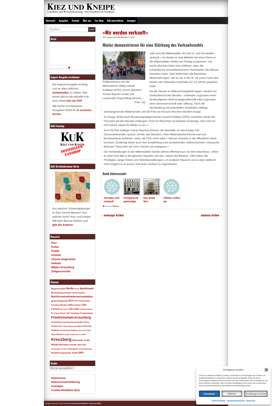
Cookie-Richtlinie (218, 401)
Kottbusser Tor (75, 334)
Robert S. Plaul (128, 37)
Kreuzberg (61, 339)
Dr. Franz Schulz (58, 313)
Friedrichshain (86, 313)
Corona (55, 309)
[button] (266, 369)
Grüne (87, 322)
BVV (71, 300)
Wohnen (115, 206)
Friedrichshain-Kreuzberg (71, 317)
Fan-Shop (99, 20)
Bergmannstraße (58, 289)
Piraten (64, 349)
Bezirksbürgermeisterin (61, 293)
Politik (55, 250)
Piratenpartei (72, 349)
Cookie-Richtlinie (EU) (65, 390)
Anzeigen (131, 20)
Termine (75, 20)
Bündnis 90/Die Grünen (70, 305)
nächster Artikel (211, 215)
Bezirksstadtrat (78, 293)
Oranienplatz (56, 349)
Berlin (70, 288)
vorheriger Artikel (112, 215)
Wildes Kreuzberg (62, 267)
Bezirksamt (87, 288)
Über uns (87, 20)
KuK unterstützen (115, 20)
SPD (81, 352)
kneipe (66, 334)
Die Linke (74, 309)
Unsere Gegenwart (63, 259)
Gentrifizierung (58, 322)
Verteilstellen (60, 92)
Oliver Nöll (81, 345)
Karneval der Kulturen (69, 330)
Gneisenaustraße (74, 322)
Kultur (55, 246)
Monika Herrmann (60, 344)
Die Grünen (64, 309)
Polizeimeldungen (85, 349)
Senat (75, 352)
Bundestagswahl (61, 301)
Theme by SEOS (95, 403)
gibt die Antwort (62, 224)
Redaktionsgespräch (61, 353)
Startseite (50, 20)
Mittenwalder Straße (81, 340)
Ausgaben (63, 20)
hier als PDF (74, 100)
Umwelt (56, 255)
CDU (84, 305)
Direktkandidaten (86, 309)
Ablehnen (232, 394)
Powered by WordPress (80, 403)
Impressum (250, 401)
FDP (68, 313)
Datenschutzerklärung (236, 401)
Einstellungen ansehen (255, 394)
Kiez (54, 242)
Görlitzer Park (56, 326)
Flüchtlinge (75, 313)
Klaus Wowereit (57, 334)
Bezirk (77, 289)
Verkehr (56, 263)
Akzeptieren (209, 394)
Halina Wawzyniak (69, 326)
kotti (84, 334)
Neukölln (73, 345)
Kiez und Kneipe (84, 330)
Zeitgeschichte (60, 271)
